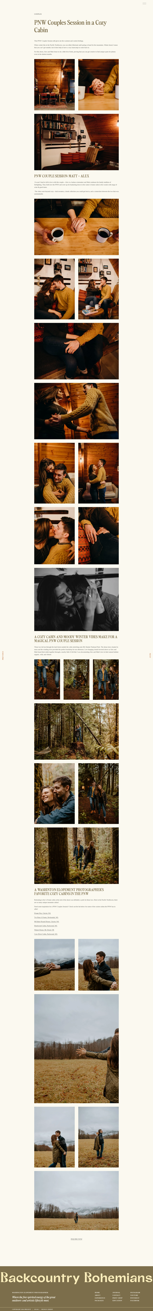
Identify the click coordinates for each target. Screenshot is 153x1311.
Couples (38, 14)
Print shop (118, 1298)
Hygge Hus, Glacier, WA (42, 913)
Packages (99, 1300)
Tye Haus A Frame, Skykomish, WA (46, 917)
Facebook (134, 1300)
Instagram (135, 1292)
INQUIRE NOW (76, 1239)
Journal (116, 1292)
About (97, 1295)
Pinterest (134, 1298)
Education (117, 1300)
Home (97, 1292)
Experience (100, 1298)
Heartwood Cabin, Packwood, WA (45, 926)
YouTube (134, 1295)
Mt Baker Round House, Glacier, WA (46, 921)
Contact (116, 1295)
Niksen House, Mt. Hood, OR (44, 930)
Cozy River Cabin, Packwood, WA (45, 934)
